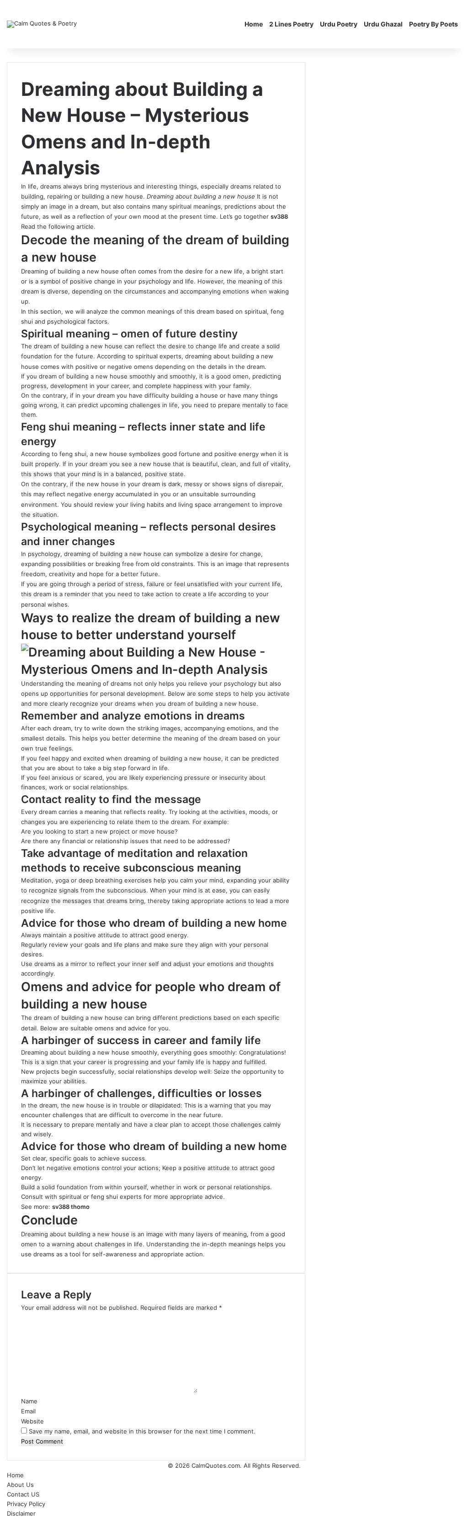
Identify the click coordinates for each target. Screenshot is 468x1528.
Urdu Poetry (338, 24)
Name (29, 1401)
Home (254, 24)
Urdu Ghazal (383, 24)
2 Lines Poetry (291, 24)
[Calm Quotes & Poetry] (42, 24)
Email (28, 1411)
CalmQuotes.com (215, 1465)
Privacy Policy (26, 1503)
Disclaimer (21, 1513)
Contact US (23, 1494)
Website (32, 1421)
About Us (20, 1484)
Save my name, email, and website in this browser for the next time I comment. (142, 1431)
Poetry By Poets (433, 24)
